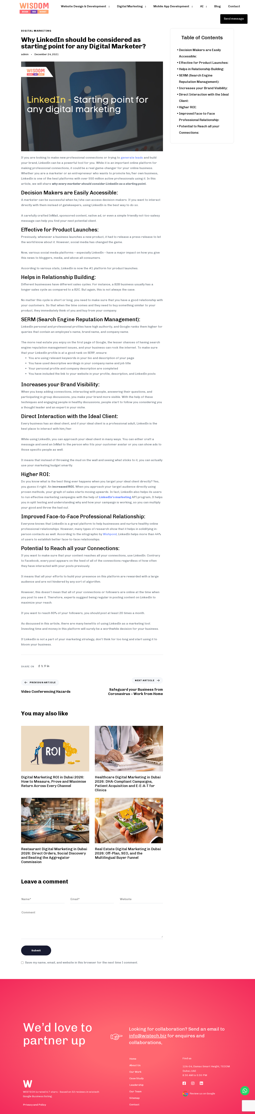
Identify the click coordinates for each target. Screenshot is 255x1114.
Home (132, 1058)
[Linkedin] (48, 666)
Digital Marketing (36, 30)
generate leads (132, 157)
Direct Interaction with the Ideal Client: (204, 98)
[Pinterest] (45, 666)
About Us (135, 1065)
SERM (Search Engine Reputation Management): (199, 78)
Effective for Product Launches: (203, 63)
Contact (134, 1104)
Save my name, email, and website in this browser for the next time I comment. (81, 962)
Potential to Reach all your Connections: (199, 129)
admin (25, 54)
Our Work (135, 1071)
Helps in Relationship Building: (201, 69)
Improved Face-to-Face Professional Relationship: (199, 117)
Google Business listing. (37, 1096)
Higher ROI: (187, 107)
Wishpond (110, 534)
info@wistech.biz (147, 1035)
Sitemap (134, 1098)
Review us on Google (202, 1093)
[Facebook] (39, 666)
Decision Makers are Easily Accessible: (200, 53)
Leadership (136, 1085)
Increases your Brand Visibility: (203, 88)
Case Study (136, 1078)
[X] (42, 666)
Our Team (135, 1091)
